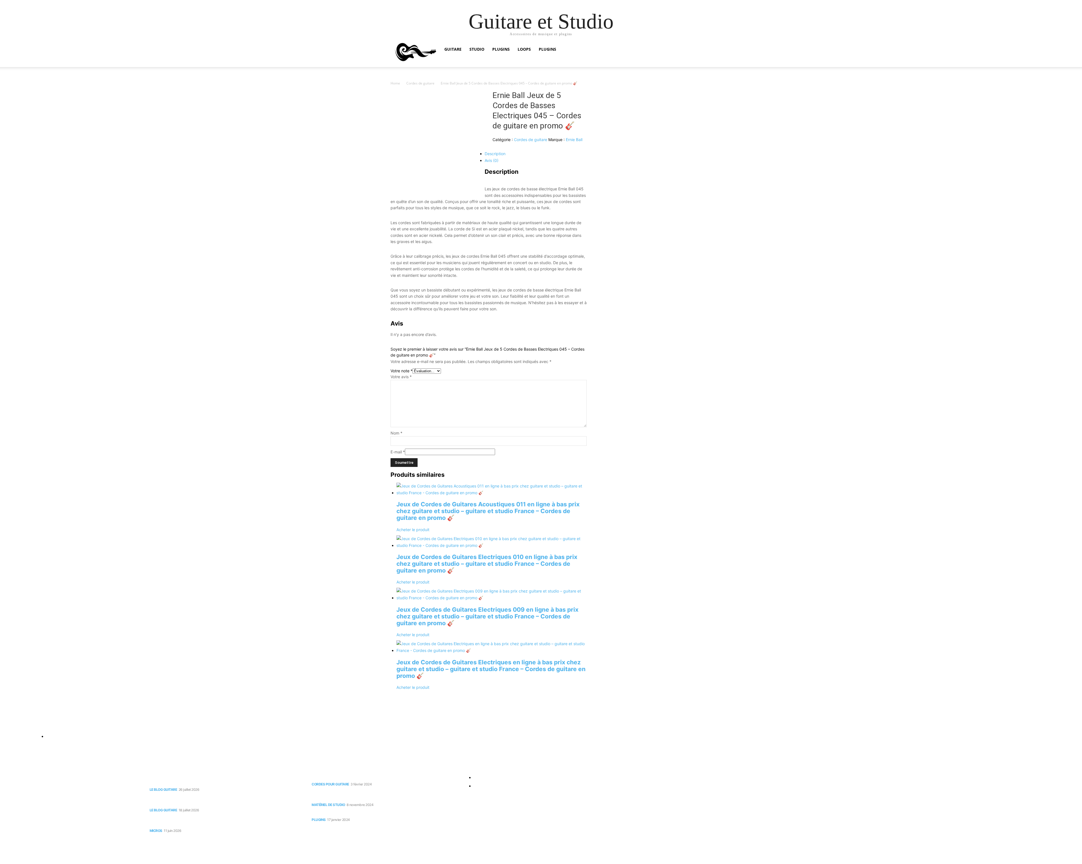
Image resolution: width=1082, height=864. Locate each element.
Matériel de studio (328, 805)
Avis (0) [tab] (491, 160)
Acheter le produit (412, 529)
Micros (156, 831)
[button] (684, 49)
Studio (476, 49)
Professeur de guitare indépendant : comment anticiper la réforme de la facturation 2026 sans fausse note (224, 779)
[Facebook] (6, 723)
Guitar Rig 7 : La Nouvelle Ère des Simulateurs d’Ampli (368, 813)
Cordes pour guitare (330, 784)
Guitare (453, 49)
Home (395, 83)
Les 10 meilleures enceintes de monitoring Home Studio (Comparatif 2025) (385, 794)
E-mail (398, 451)
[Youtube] (16, 723)
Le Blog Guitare (163, 789)
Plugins (501, 49)
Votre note (402, 370)
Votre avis (401, 376)
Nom (396, 433)
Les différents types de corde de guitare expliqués (366, 777)
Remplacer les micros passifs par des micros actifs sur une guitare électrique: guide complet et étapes (221, 820)
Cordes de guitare (420, 83)
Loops (524, 49)
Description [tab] (495, 153)
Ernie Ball (574, 139)
